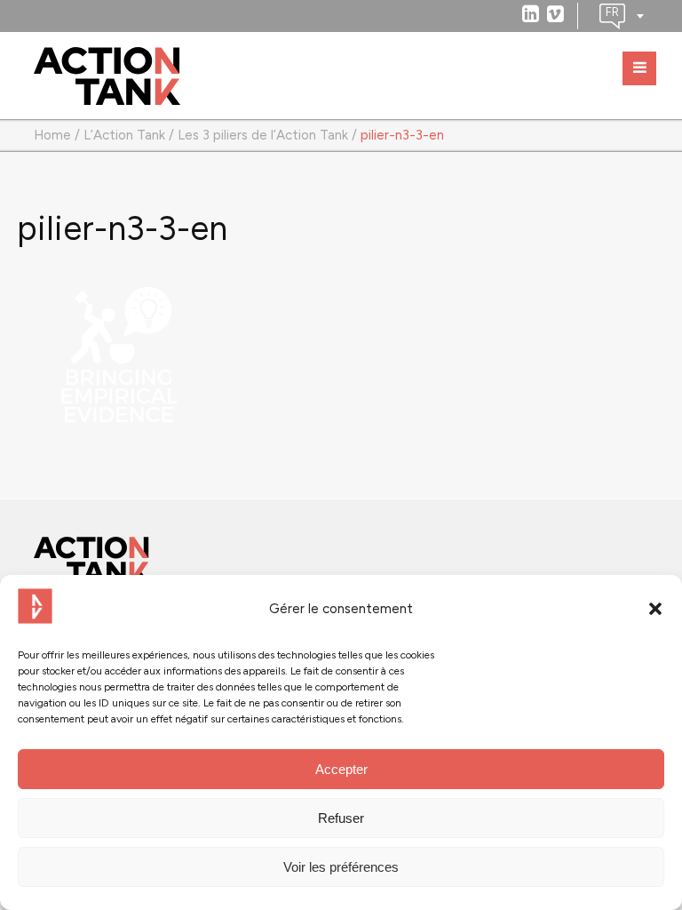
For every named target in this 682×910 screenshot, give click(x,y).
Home (52, 135)
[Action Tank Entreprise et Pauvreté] (91, 560)
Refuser (341, 818)
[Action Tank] (107, 76)
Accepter (341, 769)
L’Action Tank (124, 135)
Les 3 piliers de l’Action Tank (263, 135)
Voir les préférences (341, 866)
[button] (655, 609)
